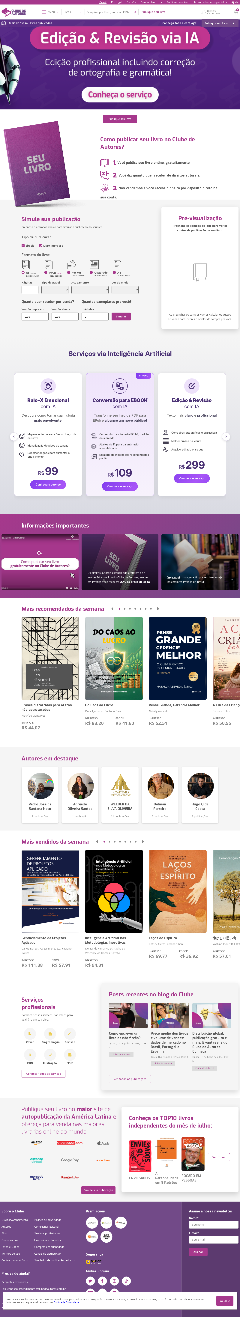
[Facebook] (102, 1281)
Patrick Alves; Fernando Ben (166, 944)
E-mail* (194, 1233)
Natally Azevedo (159, 711)
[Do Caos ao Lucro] (114, 658)
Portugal (116, 2)
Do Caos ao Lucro (99, 705)
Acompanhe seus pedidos (210, 2)
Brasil (102, 2)
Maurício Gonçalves (33, 715)
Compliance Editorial (46, 1226)
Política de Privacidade (66, 1302)
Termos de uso (11, 1253)
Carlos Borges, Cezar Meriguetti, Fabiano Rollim (47, 951)
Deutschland (148, 2)
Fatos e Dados (11, 1247)
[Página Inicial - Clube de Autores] (14, 12)
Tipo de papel (50, 282)
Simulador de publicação (54, 1260)
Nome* (194, 1218)
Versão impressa (33, 309)
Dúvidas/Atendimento (15, 1220)
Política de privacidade (47, 1220)
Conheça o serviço (48, 486)
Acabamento (80, 282)
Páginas (27, 282)
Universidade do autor (47, 1240)
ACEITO (225, 1301)
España (131, 2)
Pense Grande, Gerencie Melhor (174, 705)
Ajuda (234, 2)
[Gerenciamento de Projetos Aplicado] (50, 891)
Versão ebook (61, 309)
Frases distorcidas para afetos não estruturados (47, 707)
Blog (4, 1233)
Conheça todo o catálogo (179, 23)
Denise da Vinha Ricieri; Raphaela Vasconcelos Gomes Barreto (105, 951)
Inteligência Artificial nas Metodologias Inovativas (105, 940)
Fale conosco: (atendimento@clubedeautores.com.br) (34, 1289)
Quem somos (10, 1240)
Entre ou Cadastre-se (213, 12)
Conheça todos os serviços (43, 1073)
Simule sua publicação (98, 1190)
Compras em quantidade (49, 1247)
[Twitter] (90, 1281)
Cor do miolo (120, 282)
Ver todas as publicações (130, 1079)
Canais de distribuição (47, 1253)
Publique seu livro (177, 2)
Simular (121, 316)
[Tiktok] (126, 1281)
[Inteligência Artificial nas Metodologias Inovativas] (114, 891)
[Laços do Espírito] (178, 891)
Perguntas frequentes (15, 1282)
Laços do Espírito (163, 938)
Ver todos (218, 1157)
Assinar (198, 1252)
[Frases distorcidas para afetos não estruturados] (50, 658)
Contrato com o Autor (15, 1260)
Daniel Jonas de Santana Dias (103, 711)
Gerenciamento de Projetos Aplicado (44, 940)
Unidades (88, 309)
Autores (6, 1226)
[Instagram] (114, 1281)
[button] (14, 437)
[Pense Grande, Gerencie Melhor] (178, 658)
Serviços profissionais (47, 1233)
